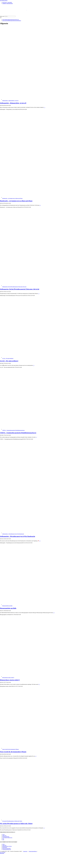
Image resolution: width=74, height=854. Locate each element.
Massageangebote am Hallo (7, 605)
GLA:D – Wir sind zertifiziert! (7, 358)
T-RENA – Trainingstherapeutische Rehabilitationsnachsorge (13, 430)
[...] (44, 107)
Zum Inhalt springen (3, 0)
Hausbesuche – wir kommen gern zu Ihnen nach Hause (12, 198)
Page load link (2, 852)
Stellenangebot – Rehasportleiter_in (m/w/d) (10, 100)
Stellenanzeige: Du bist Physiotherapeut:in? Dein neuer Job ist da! (14, 286)
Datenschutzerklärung (33, 851)
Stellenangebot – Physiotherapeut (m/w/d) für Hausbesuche (13, 533)
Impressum (25, 851)
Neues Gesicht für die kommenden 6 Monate (10, 749)
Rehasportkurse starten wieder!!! (8, 677)
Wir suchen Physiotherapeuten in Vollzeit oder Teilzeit (12, 821)
